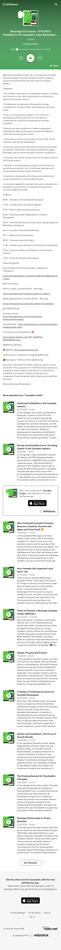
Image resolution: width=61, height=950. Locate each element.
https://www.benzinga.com (26, 350)
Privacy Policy (34, 913)
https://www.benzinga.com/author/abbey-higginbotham (28, 304)
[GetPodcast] (10, 4)
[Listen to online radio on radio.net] (49, 928)
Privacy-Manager (17, 913)
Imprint (47, 913)
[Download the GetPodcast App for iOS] (37, 503)
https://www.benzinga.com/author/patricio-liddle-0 (26, 294)
